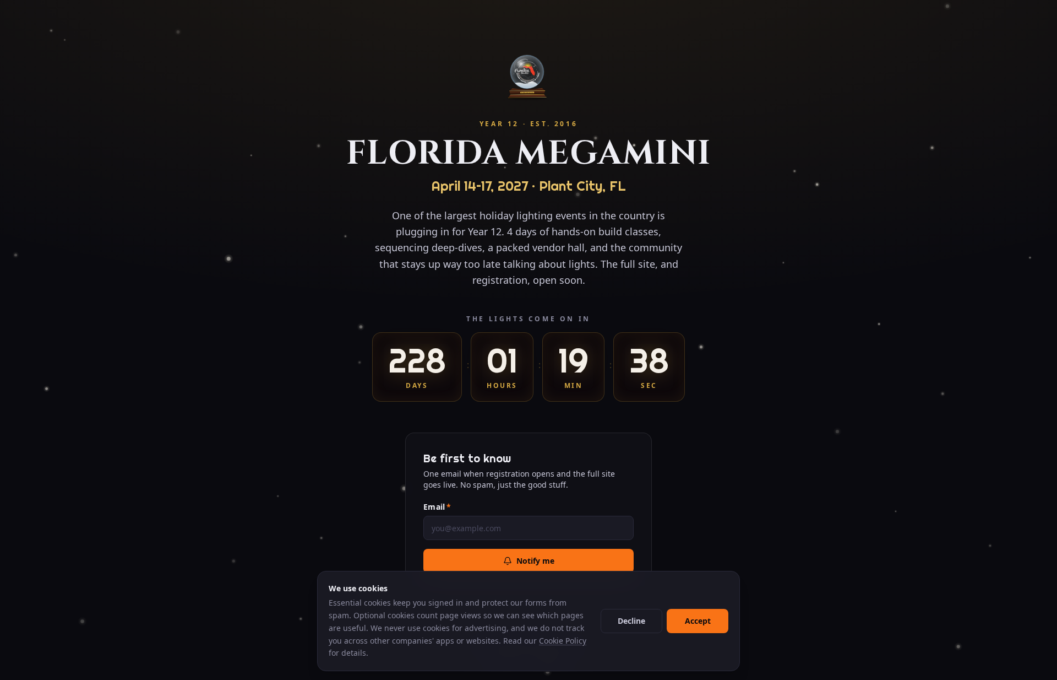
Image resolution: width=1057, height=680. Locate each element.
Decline (631, 621)
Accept (698, 621)
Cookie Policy (562, 640)
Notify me (535, 560)
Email (437, 506)
